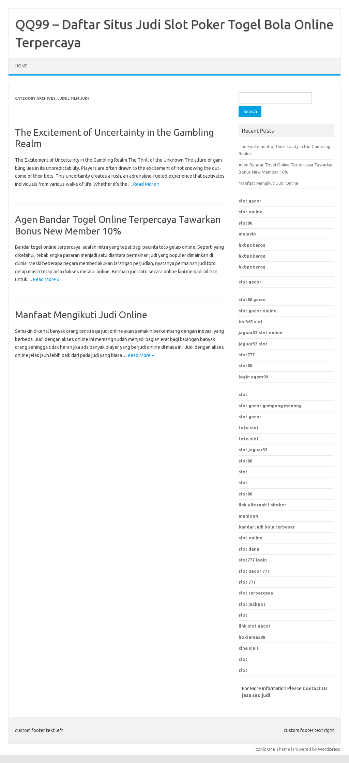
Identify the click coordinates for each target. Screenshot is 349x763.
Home (21, 66)
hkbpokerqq (252, 245)
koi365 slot (251, 321)
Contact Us (315, 688)
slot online (250, 211)
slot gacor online (257, 310)
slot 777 (247, 582)
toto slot (249, 427)
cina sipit (249, 648)
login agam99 (253, 376)
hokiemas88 (252, 637)
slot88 (245, 223)
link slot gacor (255, 625)
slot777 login (253, 559)
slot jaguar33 (253, 449)
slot (243, 394)
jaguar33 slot (253, 343)
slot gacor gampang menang (270, 405)
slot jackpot (252, 604)
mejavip (247, 233)
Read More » (146, 184)
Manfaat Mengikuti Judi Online (81, 314)
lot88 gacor (252, 299)
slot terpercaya (256, 592)
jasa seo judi (256, 695)
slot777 (247, 354)
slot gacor (250, 200)
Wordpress (329, 749)
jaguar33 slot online (261, 332)
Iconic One (265, 749)
